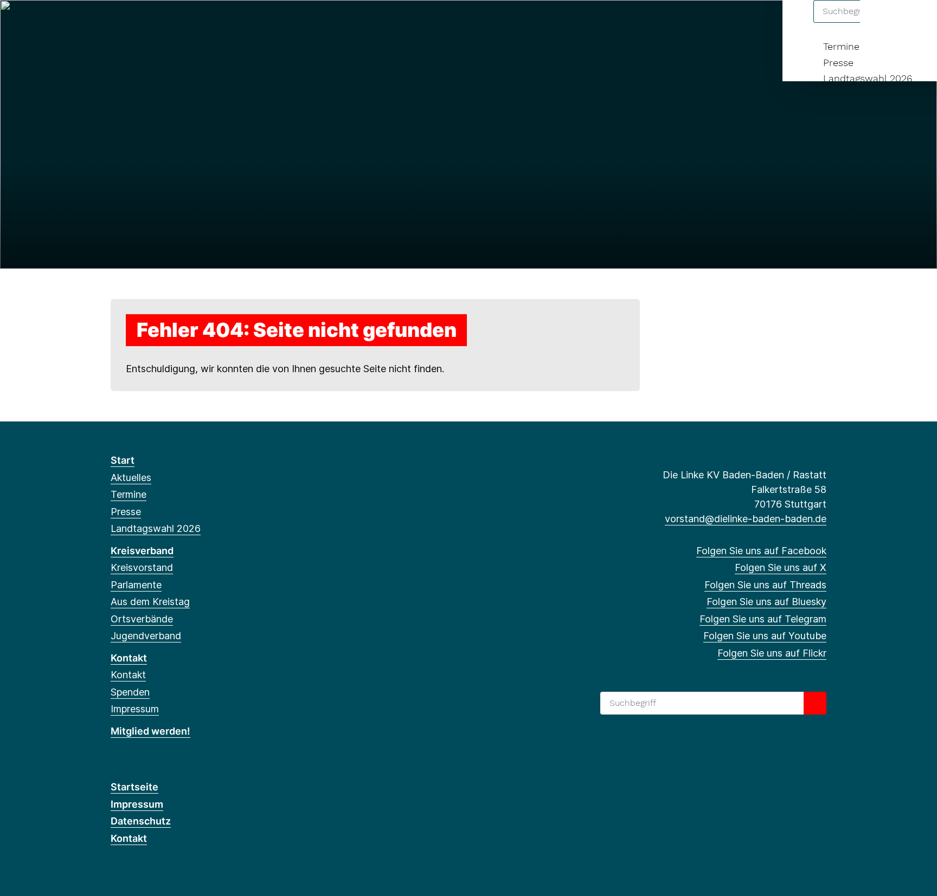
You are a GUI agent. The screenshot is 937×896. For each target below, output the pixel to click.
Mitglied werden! (150, 731)
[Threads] (152, 22)
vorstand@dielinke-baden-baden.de (745, 518)
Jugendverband (146, 635)
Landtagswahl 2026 (867, 78)
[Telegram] (188, 22)
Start (122, 460)
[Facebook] (116, 22)
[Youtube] (205, 22)
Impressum (135, 709)
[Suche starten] (815, 703)
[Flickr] (223, 22)
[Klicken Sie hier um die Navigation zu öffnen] (914, 22)
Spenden (130, 692)
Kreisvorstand (142, 567)
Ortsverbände (142, 619)
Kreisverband (142, 550)
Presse (838, 62)
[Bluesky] (170, 22)
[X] (134, 22)
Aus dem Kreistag (150, 601)
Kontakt (129, 658)
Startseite (134, 787)
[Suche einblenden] (882, 22)
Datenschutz (141, 821)
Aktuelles (131, 477)
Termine (841, 46)
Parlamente (136, 584)
